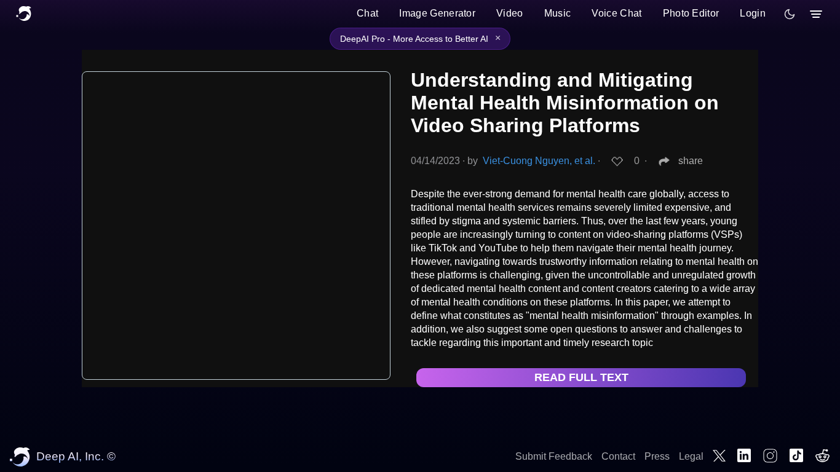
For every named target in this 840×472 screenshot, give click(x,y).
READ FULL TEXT (581, 377)
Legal (691, 456)
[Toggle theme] (789, 14)
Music (557, 13)
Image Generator (437, 13)
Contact (618, 456)
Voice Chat (616, 13)
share (690, 160)
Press (657, 456)
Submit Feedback (553, 456)
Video (509, 13)
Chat (367, 13)
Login (753, 13)
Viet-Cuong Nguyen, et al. (539, 160)
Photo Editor (691, 13)
